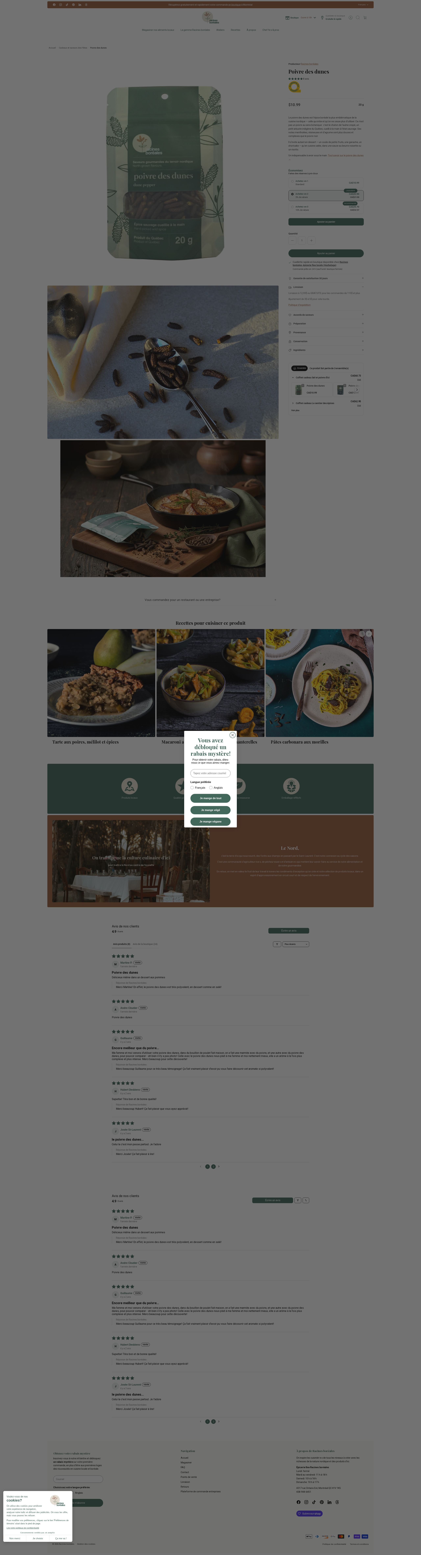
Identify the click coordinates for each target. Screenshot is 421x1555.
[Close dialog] (232, 735)
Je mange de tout (210, 798)
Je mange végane (210, 821)
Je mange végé (210, 810)
